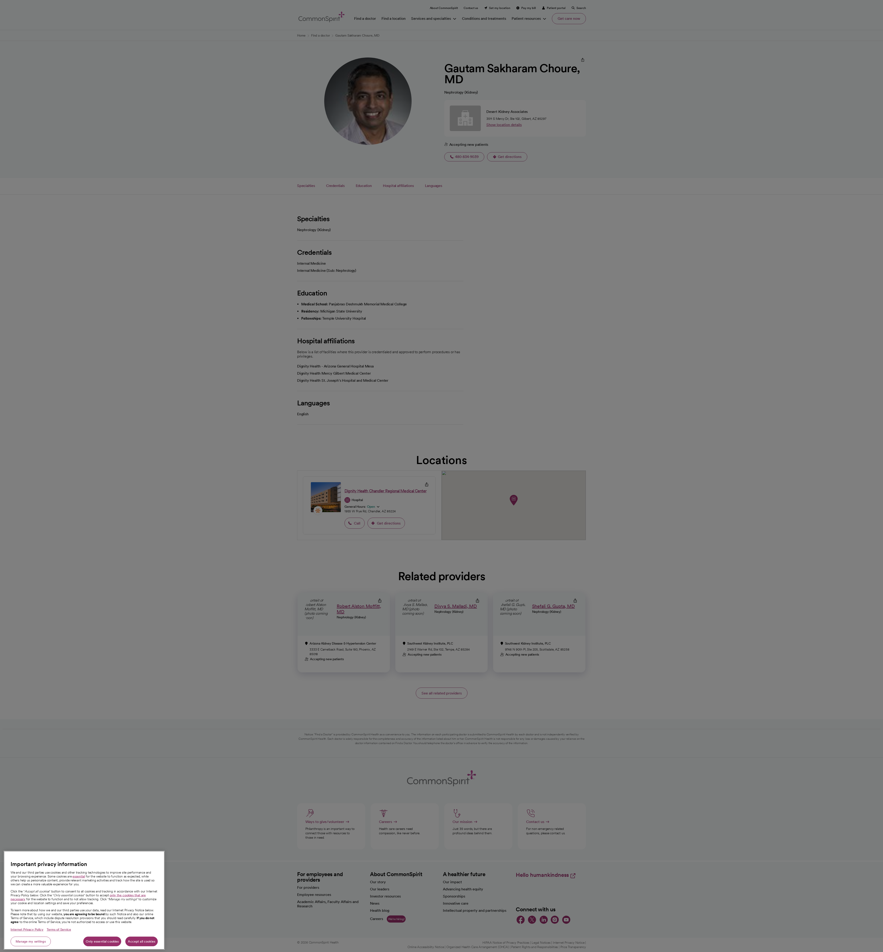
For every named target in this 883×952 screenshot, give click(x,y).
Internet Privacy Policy (27, 929)
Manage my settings (31, 941)
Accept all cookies (141, 941)
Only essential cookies (102, 941)
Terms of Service (59, 929)
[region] (84, 900)
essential (78, 876)
